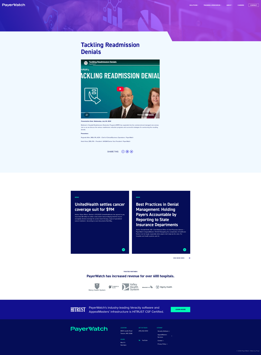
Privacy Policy (162, 344)
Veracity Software (163, 331)
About (229, 5)
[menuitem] (193, 5)
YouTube (145, 340)
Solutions (193, 5)
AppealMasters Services (162, 336)
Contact (253, 5)
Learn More (180, 309)
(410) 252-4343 (143, 331)
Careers (241, 5)
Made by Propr (255, 351)
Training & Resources (212, 5)
